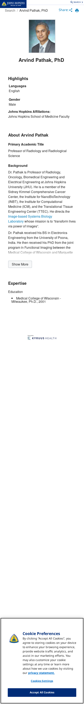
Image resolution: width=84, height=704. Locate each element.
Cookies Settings (42, 681)
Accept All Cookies (42, 692)
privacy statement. (41, 673)
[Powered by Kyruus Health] (42, 337)
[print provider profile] (77, 10)
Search (10, 10)
